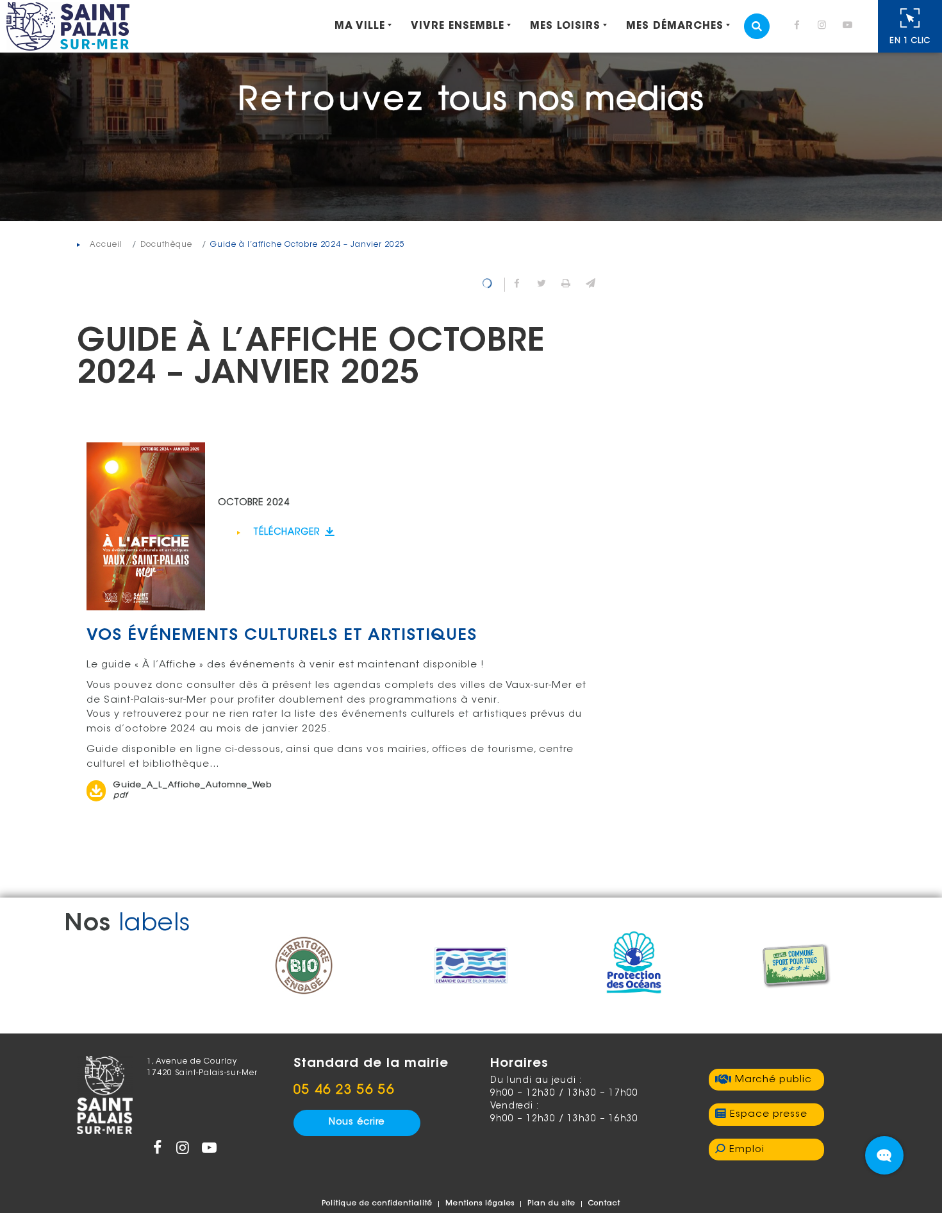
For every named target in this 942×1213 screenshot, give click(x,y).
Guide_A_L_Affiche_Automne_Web (192, 790)
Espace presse (768, 1114)
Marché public (773, 1080)
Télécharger (288, 532)
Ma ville (360, 26)
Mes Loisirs (565, 26)
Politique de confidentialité (377, 1203)
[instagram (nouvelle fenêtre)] (825, 27)
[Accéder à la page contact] (884, 1155)
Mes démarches (674, 26)
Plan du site (551, 1203)
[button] (590, 284)
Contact (604, 1203)
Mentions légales (480, 1203)
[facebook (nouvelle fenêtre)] (799, 27)
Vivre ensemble (457, 26)
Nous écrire (356, 1122)
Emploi (746, 1150)
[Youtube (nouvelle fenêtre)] (850, 27)
